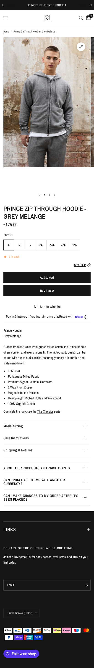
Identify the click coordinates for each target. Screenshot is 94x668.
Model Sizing (13, 425)
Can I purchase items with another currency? (34, 481)
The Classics (45, 411)
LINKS (9, 529)
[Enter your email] (86, 585)
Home (6, 31)
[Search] (81, 18)
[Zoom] (81, 46)
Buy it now (47, 291)
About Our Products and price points (36, 467)
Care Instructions (16, 437)
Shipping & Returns (18, 450)
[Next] (54, 195)
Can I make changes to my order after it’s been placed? (40, 497)
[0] (88, 18)
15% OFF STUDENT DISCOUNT (47, 5)
